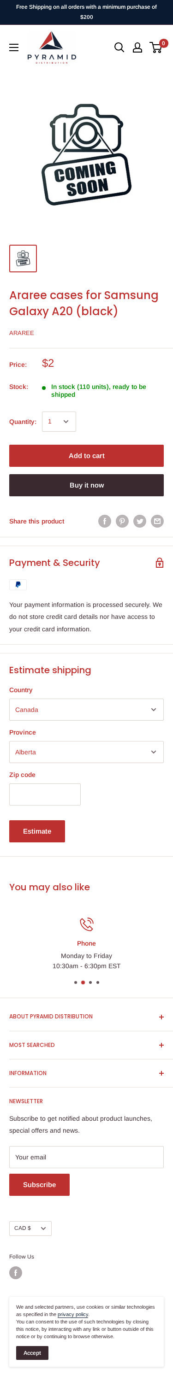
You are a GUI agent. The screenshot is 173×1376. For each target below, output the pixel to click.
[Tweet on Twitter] (139, 521)
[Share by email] (157, 521)
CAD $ (22, 1228)
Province (22, 732)
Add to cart (87, 455)
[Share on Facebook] (104, 521)
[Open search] (119, 47)
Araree (21, 332)
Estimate (37, 831)
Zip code (22, 774)
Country (21, 690)
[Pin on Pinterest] (122, 521)
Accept (32, 1353)
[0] (156, 47)
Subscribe (39, 1184)
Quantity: (22, 421)
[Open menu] (13, 47)
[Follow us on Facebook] (15, 1272)
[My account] (137, 47)
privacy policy (73, 1314)
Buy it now (87, 485)
